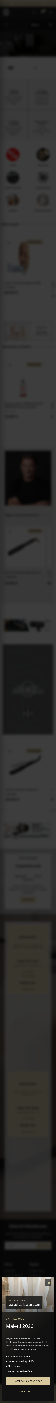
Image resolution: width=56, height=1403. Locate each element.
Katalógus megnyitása (28, 1381)
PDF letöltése (28, 1392)
